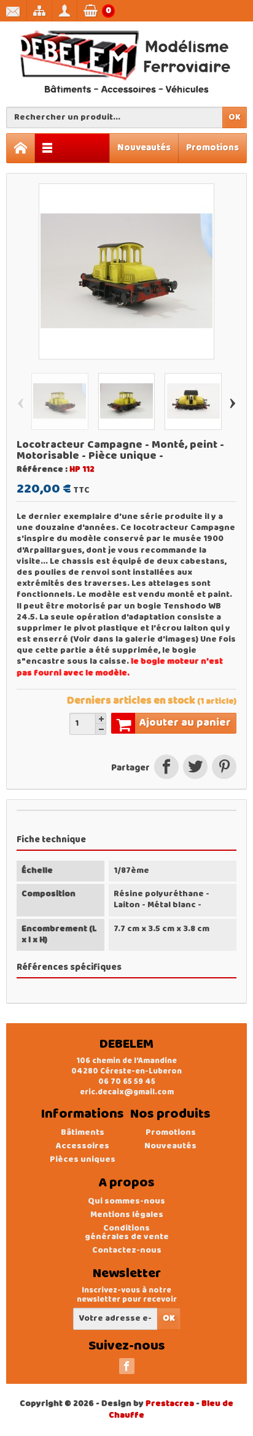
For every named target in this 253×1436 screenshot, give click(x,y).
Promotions (212, 147)
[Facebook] (126, 1366)
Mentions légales (126, 1215)
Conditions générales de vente (127, 1232)
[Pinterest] (222, 768)
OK (234, 117)
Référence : (42, 469)
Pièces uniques (82, 1160)
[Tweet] (195, 768)
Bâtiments (82, 1133)
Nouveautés (144, 147)
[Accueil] (21, 148)
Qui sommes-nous (126, 1201)
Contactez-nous (127, 1250)
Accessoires (82, 1146)
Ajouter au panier (185, 723)
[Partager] (166, 768)
